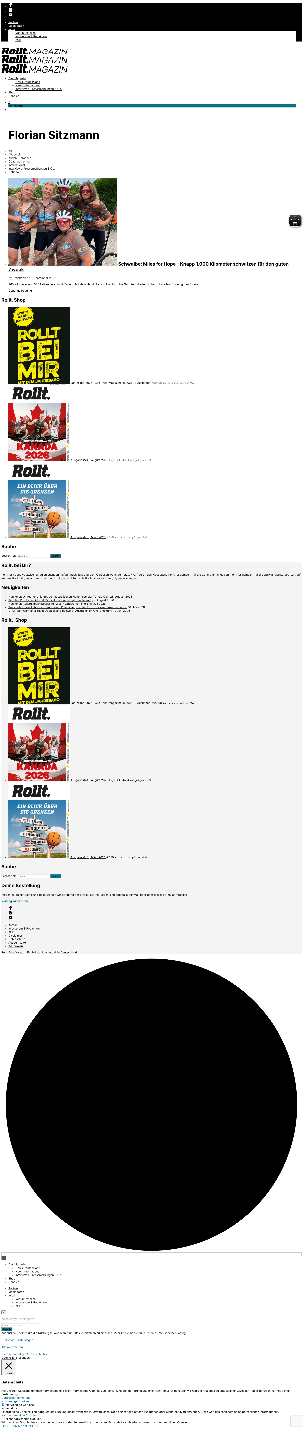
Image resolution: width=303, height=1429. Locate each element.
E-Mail (84, 894)
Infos (11, 29)
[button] (9, 102)
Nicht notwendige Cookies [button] (19, 1415)
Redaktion (19, 278)
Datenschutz (16, 939)
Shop (11, 92)
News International (27, 85)
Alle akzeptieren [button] (12, 1347)
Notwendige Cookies (20, 1404)
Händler (13, 96)
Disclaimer (15, 935)
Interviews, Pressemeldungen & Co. (38, 89)
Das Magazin (17, 78)
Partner (13, 22)
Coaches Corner (19, 161)
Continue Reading (20, 290)
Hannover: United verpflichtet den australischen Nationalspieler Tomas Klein (58, 596)
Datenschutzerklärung (16, 1397)
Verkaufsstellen (25, 32)
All (10, 151)
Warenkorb (15, 946)
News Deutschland (27, 82)
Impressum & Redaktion (31, 36)
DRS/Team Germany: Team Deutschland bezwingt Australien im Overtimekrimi (60, 610)
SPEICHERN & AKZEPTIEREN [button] (20, 1426)
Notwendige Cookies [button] (15, 1401)
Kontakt (13, 925)
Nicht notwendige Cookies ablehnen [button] (25, 1354)
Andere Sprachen (19, 158)
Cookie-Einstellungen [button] (19, 1340)
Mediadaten (16, 25)
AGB (18, 40)
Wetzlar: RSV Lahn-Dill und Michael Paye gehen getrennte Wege (50, 600)
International (16, 165)
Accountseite (17, 942)
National (13, 172)
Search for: (8, 555)
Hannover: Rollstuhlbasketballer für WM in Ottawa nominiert (48, 603)
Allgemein (14, 154)
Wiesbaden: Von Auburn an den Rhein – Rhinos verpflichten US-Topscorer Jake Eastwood (67, 607)
